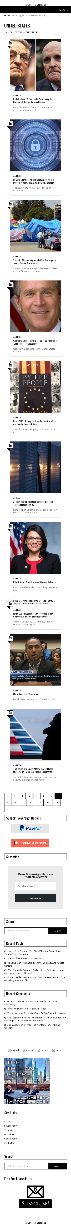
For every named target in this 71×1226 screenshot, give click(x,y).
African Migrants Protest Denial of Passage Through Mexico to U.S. (33, 503)
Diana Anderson (15, 1024)
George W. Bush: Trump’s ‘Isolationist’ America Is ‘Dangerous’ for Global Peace (35, 342)
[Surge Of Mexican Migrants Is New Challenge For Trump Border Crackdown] (35, 225)
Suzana (10, 1001)
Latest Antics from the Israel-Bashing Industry (34, 582)
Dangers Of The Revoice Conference (25, 1020)
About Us (9, 1121)
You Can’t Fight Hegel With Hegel (30, 1008)
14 (56, 802)
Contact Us (9, 1143)
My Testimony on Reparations (26, 694)
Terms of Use (11, 1130)
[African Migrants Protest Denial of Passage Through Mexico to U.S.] (35, 467)
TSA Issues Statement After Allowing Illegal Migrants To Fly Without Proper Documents (33, 770)
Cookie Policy (10, 1138)
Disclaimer (9, 1134)
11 (31, 802)
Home (7, 15)
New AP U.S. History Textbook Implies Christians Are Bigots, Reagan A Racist (35, 422)
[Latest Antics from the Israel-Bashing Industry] (35, 547)
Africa (16, 498)
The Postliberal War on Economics (24, 958)
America (17, 95)
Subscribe (36, 898)
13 (48, 802)
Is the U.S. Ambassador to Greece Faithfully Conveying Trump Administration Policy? (33, 615)
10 (23, 802)
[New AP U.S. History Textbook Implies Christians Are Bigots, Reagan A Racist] (35, 386)
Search (57, 930)
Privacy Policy (10, 1125)
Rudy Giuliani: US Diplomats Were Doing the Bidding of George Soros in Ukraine (32, 100)
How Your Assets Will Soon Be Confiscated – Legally (39, 1013)
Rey (9, 1008)
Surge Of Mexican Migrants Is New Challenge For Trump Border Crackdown (35, 261)
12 (39, 802)
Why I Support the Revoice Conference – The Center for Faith (36, 1017)
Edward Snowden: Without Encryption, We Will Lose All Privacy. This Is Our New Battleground (33, 181)
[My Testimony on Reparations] (35, 659)
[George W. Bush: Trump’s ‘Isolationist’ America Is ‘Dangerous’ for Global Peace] (35, 306)
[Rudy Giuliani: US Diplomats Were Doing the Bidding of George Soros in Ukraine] (35, 64)
